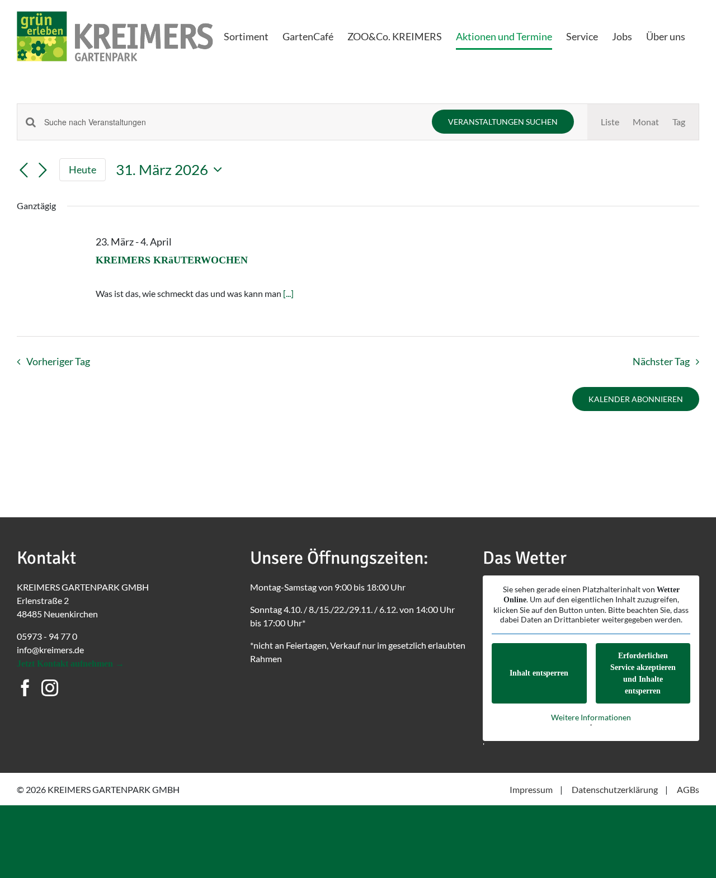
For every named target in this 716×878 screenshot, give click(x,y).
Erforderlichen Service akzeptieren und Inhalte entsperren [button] (643, 673)
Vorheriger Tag (58, 361)
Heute (82, 169)
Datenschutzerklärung (615, 789)
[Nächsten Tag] (42, 170)
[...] (288, 293)
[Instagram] (49, 687)
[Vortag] (23, 170)
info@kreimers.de (50, 649)
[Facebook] (25, 687)
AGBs (688, 789)
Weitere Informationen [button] (591, 717)
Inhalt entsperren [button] (539, 673)
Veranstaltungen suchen (503, 121)
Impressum (531, 789)
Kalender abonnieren (635, 399)
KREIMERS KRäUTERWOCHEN (172, 260)
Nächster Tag (661, 361)
